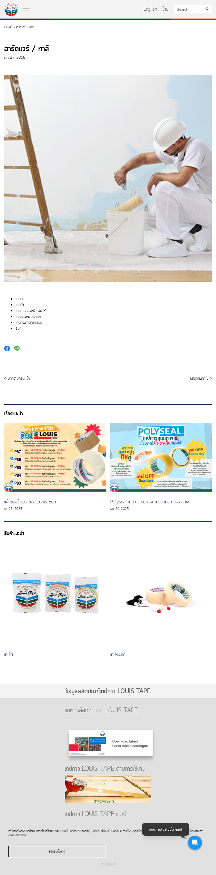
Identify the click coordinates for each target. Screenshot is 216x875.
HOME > (9, 27)
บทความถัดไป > (201, 379)
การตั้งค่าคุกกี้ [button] (108, 865)
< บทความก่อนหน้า (17, 379)
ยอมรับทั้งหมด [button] (57, 851)
